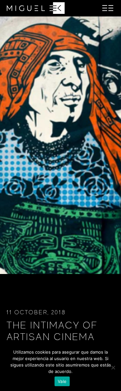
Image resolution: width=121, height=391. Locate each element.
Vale (62, 381)
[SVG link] (36, 8)
